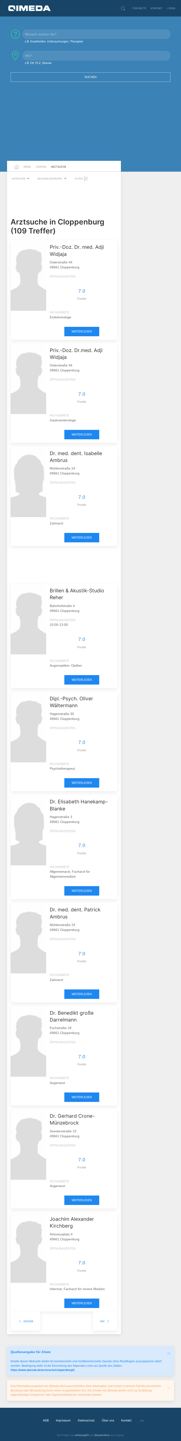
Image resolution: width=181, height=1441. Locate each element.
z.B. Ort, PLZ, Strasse (38, 63)
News (27, 166)
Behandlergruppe (50, 178)
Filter (79, 178)
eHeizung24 (82, 1435)
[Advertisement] (90, 124)
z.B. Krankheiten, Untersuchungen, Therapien (54, 41)
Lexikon (41, 166)
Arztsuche (58, 166)
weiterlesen (82, 331)
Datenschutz (86, 1420)
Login (171, 8)
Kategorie (19, 178)
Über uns (108, 1420)
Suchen (90, 77)
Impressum (63, 1420)
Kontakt (157, 8)
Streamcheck (102, 1435)
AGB (46, 1420)
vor (103, 1321)
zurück (27, 1321)
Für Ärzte (139, 8)
